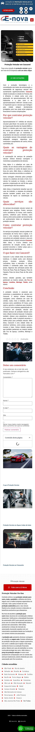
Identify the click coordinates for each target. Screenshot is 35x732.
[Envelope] (26, 12)
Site (4, 415)
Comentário (8, 377)
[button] (32, 20)
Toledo (25, 282)
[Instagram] (31, 8)
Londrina (12, 282)
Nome (5, 400)
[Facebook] (26, 8)
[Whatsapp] (21, 8)
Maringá (19, 282)
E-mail (6, 408)
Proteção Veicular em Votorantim (13, 565)
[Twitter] (21, 12)
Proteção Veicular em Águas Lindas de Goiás (17, 525)
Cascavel (29, 92)
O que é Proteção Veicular (11, 485)
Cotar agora (8, 10)
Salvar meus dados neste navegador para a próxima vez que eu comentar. (16, 425)
